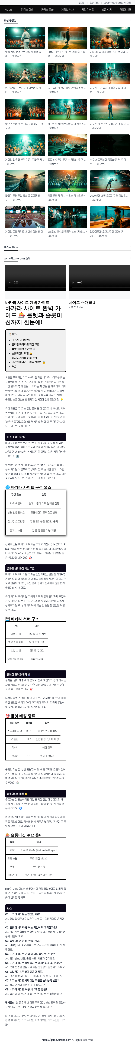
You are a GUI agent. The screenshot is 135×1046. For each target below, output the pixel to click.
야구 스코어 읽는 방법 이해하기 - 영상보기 (24, 126)
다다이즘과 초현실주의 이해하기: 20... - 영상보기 (107, 234)
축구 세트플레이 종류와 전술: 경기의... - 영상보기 (108, 162)
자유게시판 (125, 9)
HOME (8, 9)
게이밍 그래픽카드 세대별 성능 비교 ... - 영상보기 (24, 234)
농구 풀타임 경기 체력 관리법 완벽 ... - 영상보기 (67, 90)
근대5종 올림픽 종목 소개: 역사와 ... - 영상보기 (110, 54)
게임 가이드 (88, 9)
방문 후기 (107, 9)
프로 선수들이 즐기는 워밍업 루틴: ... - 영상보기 (67, 162)
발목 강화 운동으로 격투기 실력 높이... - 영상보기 (23, 54)
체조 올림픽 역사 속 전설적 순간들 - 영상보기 (66, 198)
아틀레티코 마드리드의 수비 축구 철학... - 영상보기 (66, 54)
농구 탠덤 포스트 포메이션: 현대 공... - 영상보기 (109, 126)
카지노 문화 (47, 9)
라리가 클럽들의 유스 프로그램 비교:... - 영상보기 (22, 198)
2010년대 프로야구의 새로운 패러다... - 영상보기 (23, 90)
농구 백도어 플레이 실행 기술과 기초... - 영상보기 (108, 90)
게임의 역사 (67, 9)
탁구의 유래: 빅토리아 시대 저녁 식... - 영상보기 (67, 126)
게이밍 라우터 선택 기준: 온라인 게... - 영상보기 (24, 162)
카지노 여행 (27, 9)
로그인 (81, 2)
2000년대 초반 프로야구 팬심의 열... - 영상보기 (109, 198)
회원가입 (94, 2)
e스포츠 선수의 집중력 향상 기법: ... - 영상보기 (67, 234)
